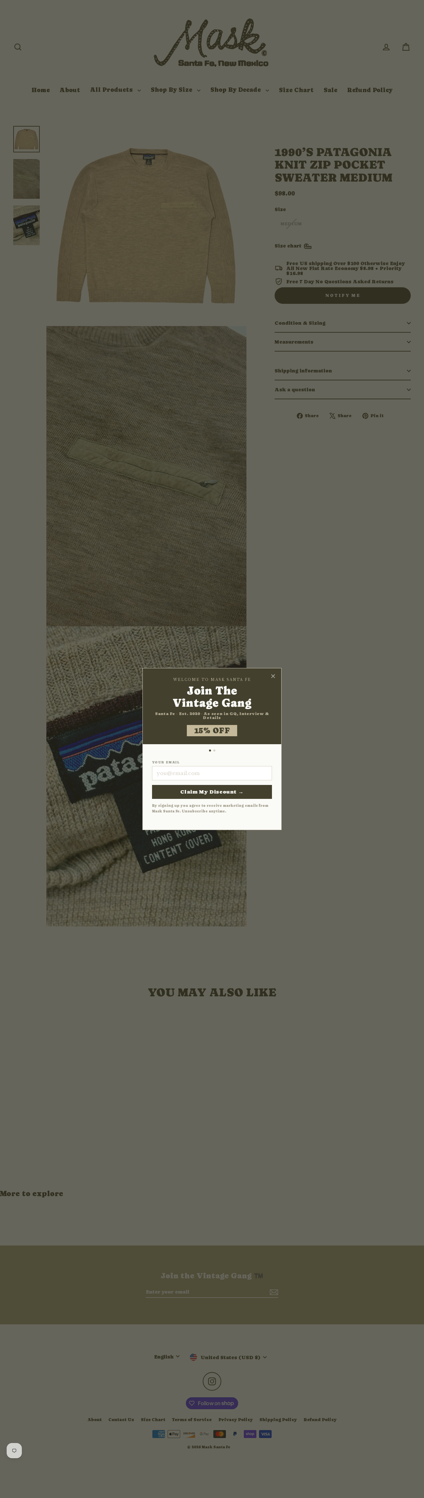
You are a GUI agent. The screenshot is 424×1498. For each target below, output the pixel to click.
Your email (166, 762)
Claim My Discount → (211, 792)
